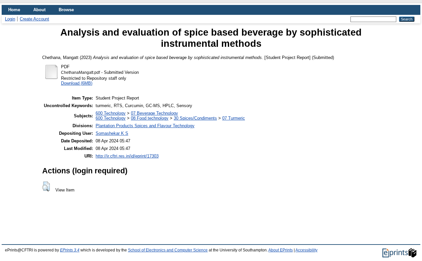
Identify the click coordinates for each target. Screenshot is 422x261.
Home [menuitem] (14, 9)
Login (10, 18)
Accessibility (306, 250)
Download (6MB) (76, 83)
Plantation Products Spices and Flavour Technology (145, 125)
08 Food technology (149, 118)
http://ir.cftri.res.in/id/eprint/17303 (127, 156)
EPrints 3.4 (69, 250)
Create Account (34, 18)
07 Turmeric (233, 118)
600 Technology (111, 113)
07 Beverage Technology (154, 113)
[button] (46, 186)
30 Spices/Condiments (195, 118)
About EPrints (280, 250)
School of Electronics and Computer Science (168, 250)
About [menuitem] (39, 9)
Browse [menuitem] (66, 9)
